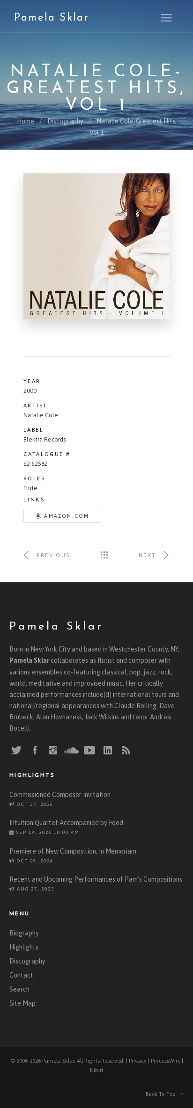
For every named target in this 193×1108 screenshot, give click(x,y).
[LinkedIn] (108, 751)
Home (25, 121)
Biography (24, 933)
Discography (65, 121)
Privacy (138, 1060)
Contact (21, 975)
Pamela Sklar (51, 18)
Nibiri (96, 1070)
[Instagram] (53, 751)
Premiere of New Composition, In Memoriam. (73, 851)
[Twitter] (16, 751)
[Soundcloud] (71, 750)
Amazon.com (65, 516)
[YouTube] (89, 751)
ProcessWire (165, 1060)
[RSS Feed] (126, 751)
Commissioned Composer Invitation (60, 794)
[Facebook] (35, 751)
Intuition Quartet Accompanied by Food (66, 822)
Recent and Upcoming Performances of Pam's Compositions (95, 879)
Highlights (23, 947)
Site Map (22, 1003)
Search (19, 989)
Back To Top (163, 1094)
